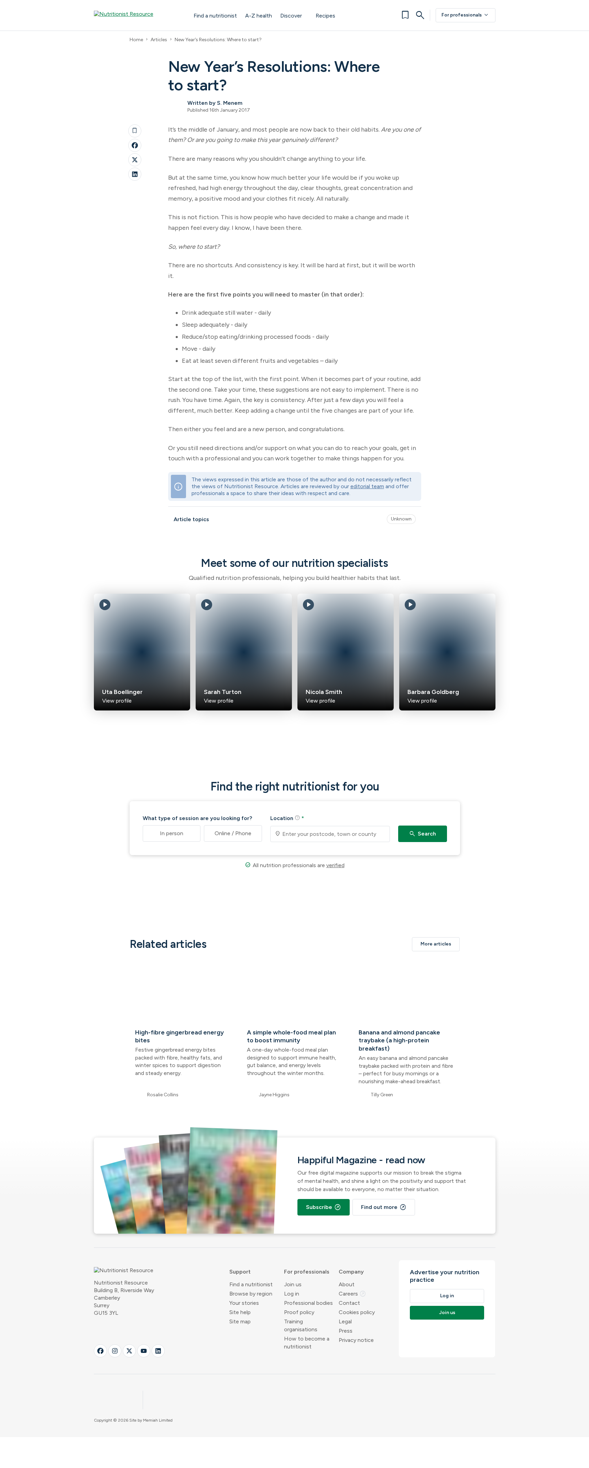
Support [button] (240, 1271)
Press (345, 1330)
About (347, 1284)
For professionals (465, 15)
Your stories (244, 1303)
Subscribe (323, 1207)
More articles (436, 944)
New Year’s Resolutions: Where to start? (218, 40)
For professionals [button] (306, 1271)
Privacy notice (356, 1340)
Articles (159, 40)
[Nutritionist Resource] (137, 15)
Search (422, 834)
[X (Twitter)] (129, 1351)
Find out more (383, 1207)
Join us (293, 1284)
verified (335, 865)
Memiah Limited (158, 1420)
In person (171, 833)
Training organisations (300, 1325)
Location (287, 818)
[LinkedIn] (135, 174)
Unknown (401, 519)
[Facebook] (135, 145)
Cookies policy (357, 1312)
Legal (345, 1321)
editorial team (367, 486)
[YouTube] (144, 1351)
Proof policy (299, 1312)
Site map (240, 1321)
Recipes (325, 15)
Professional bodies (308, 1303)
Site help (240, 1312)
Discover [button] (291, 15)
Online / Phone (233, 833)
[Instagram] (115, 1351)
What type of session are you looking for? (197, 818)
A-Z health (258, 15)
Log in (291, 1293)
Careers (352, 1294)
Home (136, 40)
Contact (349, 1303)
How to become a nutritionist (306, 1342)
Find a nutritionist (215, 15)
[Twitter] (135, 160)
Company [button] (351, 1271)
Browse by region (250, 1293)
